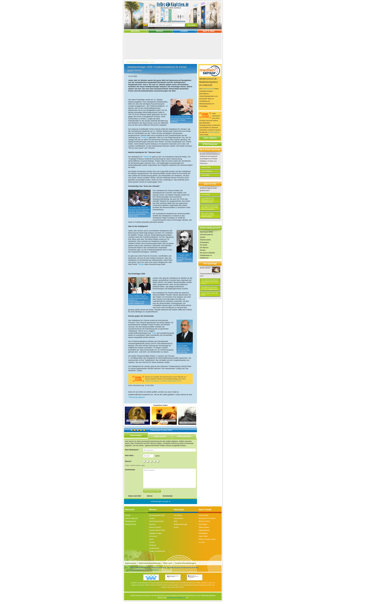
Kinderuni (152, 545)
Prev (127, 415)
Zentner (202, 237)
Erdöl (154, 333)
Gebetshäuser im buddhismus (206, 257)
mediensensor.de (208, 89)
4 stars (154, 461)
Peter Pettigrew (206, 171)
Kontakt (128, 515)
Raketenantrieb (205, 240)
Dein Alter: (129, 455)
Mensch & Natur (155, 527)
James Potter (205, 167)
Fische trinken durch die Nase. (209, 294)
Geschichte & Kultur (156, 521)
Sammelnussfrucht (206, 234)
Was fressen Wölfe (206, 232)
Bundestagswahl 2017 (157, 515)
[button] (191, 25)
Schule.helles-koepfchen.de (176, 597)
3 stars (151, 461)
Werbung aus (210, 144)
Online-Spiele (203, 515)
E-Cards (202, 542)
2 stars (148, 461)
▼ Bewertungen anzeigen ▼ (160, 501)
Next (194, 415)
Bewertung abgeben (137, 397)
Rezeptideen (203, 533)
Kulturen (145, 137)
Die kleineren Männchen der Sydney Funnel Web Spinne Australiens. (209, 207)
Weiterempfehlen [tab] (184, 436)
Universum (153, 536)
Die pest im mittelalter (207, 253)
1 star (144, 461)
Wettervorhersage (180, 524)
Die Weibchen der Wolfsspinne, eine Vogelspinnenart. (207, 200)
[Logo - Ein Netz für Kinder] (151, 577)
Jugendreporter (204, 530)
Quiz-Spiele (203, 524)
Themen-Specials (131, 518)
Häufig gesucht (130, 521)
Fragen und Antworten (157, 551)
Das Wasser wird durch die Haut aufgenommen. (209, 288)
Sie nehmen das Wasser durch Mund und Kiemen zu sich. (209, 281)
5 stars (158, 461)
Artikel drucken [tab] (160, 436)
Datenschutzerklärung (150, 563)
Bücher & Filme (204, 521)
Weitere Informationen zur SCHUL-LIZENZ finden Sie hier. (164, 381)
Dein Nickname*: (132, 450)
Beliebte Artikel (130, 524)
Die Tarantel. (205, 194)
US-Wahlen (178, 515)
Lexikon (184, 31)
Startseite (135, 31)
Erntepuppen (204, 242)
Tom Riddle (205, 175)
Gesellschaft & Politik (157, 530)
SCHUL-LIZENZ (213, 132)
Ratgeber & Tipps (155, 533)
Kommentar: (130, 470)
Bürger (141, 264)
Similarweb (155, 569)
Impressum (130, 563)
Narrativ (202, 250)
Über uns (167, 563)
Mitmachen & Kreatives (207, 518)
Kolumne (152, 524)
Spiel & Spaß (208, 31)
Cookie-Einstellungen (185, 563)
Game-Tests (203, 536)
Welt (175, 521)
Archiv (152, 62)
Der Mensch (204, 247)
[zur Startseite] (173, 5)
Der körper (203, 245)
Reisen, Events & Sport (207, 539)
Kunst (151, 539)
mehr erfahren (210, 138)
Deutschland (178, 518)
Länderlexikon (154, 548)
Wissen (159, 31)
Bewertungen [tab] (136, 435)
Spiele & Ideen (204, 527)
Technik (152, 542)
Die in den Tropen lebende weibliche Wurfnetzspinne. (207, 215)
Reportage (144, 62)
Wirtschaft (148, 157)
